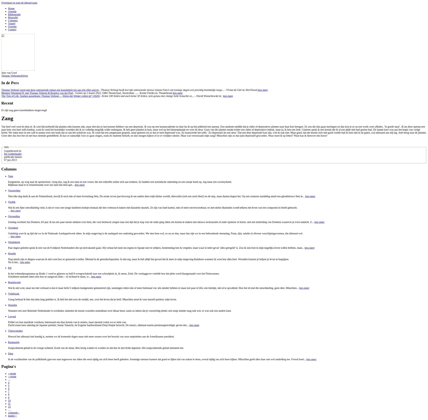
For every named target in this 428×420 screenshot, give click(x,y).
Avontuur (13, 227)
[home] (18, 69)
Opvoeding (14, 216)
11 (9, 403)
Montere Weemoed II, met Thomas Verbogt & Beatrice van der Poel (37, 93)
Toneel (11, 23)
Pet (9, 267)
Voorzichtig (14, 190)
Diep (10, 353)
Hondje (12, 253)
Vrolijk (11, 202)
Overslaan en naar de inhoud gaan (19, 2)
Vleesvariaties (15, 330)
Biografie (13, 17)
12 (9, 406)
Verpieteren (14, 242)
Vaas (10, 176)
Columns (13, 20)
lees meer (263, 90)
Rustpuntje (13, 342)
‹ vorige (12, 376)
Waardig (12, 305)
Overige (12, 26)
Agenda (12, 11)
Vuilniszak (13, 293)
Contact (12, 29)
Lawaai (12, 316)
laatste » (12, 415)
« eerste (12, 373)
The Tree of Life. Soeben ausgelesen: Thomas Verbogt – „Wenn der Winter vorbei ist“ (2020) (50, 96)
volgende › (13, 412)
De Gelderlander (13, 153)
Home (11, 8)
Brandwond (14, 282)
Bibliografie (14, 14)
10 (9, 400)
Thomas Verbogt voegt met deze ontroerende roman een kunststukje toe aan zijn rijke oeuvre (50, 90)
